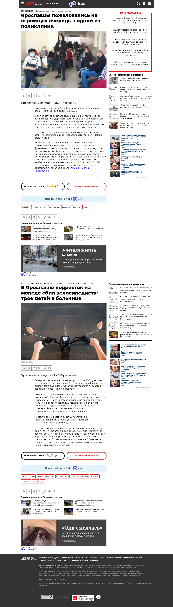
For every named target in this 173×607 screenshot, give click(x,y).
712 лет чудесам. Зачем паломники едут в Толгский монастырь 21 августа (130, 31)
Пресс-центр (67, 558)
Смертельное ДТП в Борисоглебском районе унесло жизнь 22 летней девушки (46, 503)
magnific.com (27, 362)
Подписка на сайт (46, 560)
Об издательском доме (49, 558)
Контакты (61, 560)
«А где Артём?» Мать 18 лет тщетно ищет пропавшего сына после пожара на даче (135, 325)
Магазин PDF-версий (95, 558)
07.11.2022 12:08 (27, 11)
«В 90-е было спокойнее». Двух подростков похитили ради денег (134, 106)
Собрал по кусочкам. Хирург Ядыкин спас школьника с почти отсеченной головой (136, 290)
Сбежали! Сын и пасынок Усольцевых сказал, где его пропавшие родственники (136, 299)
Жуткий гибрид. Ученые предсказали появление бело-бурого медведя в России (136, 98)
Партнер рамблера (62, 597)
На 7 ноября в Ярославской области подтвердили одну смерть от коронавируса (44, 229)
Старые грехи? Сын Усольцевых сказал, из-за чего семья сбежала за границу (135, 89)
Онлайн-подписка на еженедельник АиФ (124, 558)
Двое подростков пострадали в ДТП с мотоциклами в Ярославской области (88, 503)
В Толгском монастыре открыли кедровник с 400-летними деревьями (130, 63)
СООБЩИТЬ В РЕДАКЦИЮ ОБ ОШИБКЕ (83, 560)
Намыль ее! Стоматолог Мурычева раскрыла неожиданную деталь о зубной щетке (134, 116)
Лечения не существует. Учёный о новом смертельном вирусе (134, 79)
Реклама (79, 558)
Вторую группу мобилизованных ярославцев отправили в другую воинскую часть (89, 237)
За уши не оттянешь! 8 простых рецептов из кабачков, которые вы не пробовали (136, 334)
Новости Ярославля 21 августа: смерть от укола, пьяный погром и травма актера (130, 20)
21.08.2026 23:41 (27, 283)
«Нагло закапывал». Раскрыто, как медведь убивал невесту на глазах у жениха (135, 308)
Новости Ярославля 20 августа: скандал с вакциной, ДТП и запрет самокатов (47, 511)
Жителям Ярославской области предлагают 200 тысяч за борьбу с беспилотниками (130, 42)
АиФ (23, 89)
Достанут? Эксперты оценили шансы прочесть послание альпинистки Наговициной (136, 317)
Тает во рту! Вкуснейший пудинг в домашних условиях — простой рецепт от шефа (134, 125)
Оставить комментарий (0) (86, 186)
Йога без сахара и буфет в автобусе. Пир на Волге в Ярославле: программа (130, 52)
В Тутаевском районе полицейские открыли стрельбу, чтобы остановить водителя (46, 237)
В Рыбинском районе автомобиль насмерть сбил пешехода (89, 510)
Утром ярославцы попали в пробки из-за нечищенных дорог (89, 228)
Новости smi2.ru (30, 275)
